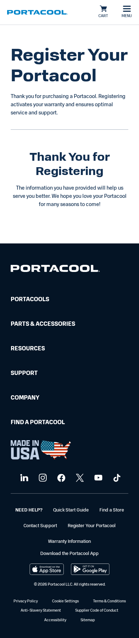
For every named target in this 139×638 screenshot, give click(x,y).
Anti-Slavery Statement (41, 611)
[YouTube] (97, 478)
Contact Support (40, 526)
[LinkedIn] (23, 478)
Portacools (30, 300)
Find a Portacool (38, 423)
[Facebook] (60, 478)
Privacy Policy (26, 601)
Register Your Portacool (91, 526)
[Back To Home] (37, 12)
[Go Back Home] (55, 270)
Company (25, 398)
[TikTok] (116, 478)
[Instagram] (42, 478)
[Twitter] (79, 478)
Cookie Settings (65, 601)
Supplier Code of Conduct (96, 611)
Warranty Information (69, 541)
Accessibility (55, 620)
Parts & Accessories (43, 324)
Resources (28, 349)
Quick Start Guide (71, 510)
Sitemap (88, 620)
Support (24, 373)
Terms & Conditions (109, 601)
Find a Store (111, 510)
